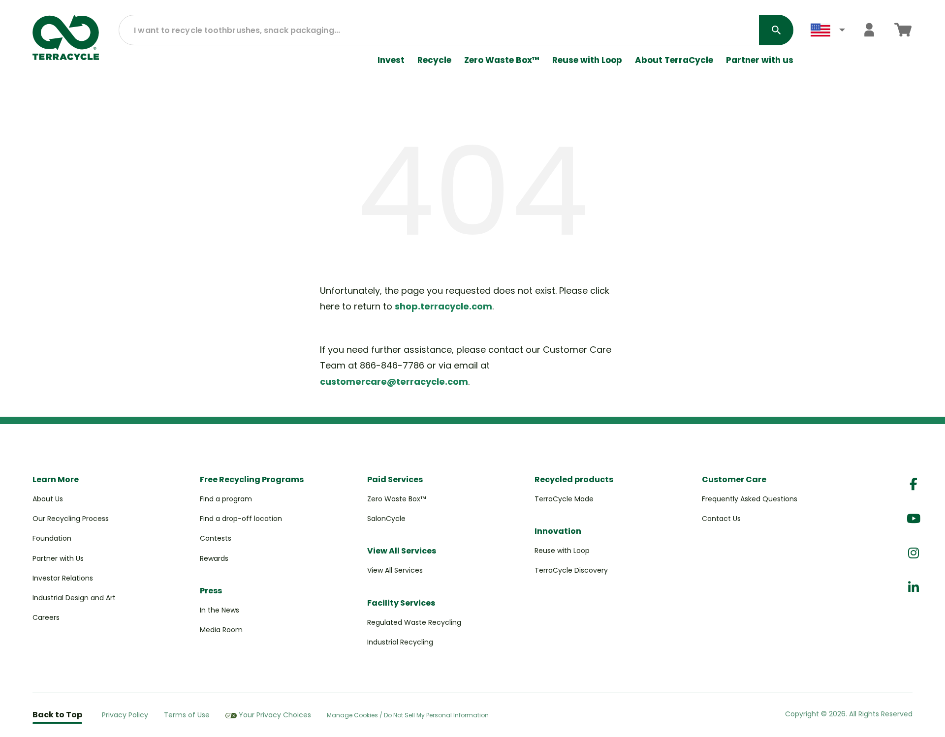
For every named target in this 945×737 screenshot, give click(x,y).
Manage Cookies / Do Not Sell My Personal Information (408, 715)
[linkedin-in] (913, 587)
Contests (215, 538)
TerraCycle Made (564, 499)
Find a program (226, 499)
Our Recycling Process (70, 518)
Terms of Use (187, 715)
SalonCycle (386, 518)
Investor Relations (62, 578)
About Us (47, 499)
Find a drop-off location (241, 518)
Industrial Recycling (400, 642)
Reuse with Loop (587, 60)
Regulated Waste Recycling (414, 622)
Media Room (221, 630)
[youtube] (913, 518)
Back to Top (57, 714)
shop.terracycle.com (443, 306)
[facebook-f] (913, 484)
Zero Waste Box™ (501, 60)
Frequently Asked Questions (749, 499)
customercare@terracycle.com (394, 381)
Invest (391, 60)
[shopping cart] (903, 29)
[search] (776, 30)
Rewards (214, 558)
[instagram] (913, 553)
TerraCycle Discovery (571, 570)
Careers (46, 617)
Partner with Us (58, 558)
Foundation (51, 538)
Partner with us (759, 60)
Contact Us (721, 518)
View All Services (395, 570)
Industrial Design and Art (74, 598)
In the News (219, 610)
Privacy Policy (125, 715)
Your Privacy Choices (275, 715)
